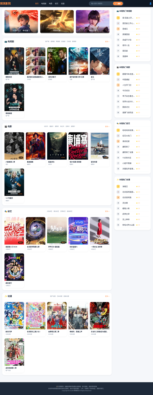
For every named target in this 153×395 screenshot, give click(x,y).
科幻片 (62, 126)
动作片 (46, 126)
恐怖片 (68, 126)
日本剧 (69, 41)
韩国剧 (58, 41)
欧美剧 (63, 41)
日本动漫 (59, 296)
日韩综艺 (63, 211)
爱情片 (57, 126)
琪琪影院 (5, 3)
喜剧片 (52, 126)
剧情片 (73, 126)
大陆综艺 (49, 211)
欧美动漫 (66, 296)
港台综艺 (56, 211)
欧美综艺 (69, 211)
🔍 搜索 (118, 3)
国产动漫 (53, 296)
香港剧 (53, 41)
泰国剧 (74, 41)
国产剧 (47, 41)
